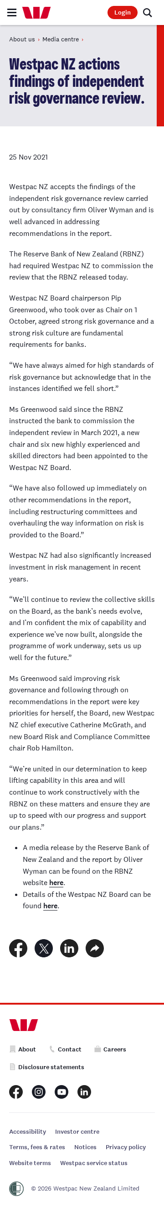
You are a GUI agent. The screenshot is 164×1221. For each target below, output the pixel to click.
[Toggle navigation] (11, 12)
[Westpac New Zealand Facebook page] (16, 1092)
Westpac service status (94, 1163)
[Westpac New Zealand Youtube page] (61, 1092)
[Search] (147, 12)
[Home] (36, 13)
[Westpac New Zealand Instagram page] (39, 1092)
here (56, 882)
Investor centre (77, 1131)
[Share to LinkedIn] (69, 948)
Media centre (60, 39)
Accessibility (27, 1131)
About (27, 1049)
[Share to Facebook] (18, 948)
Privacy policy (126, 1147)
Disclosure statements (51, 1067)
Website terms (30, 1163)
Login (122, 12)
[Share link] (95, 948)
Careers (114, 1049)
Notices (85, 1147)
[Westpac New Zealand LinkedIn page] (84, 1092)
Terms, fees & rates (37, 1147)
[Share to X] (44, 948)
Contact (70, 1049)
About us (22, 39)
